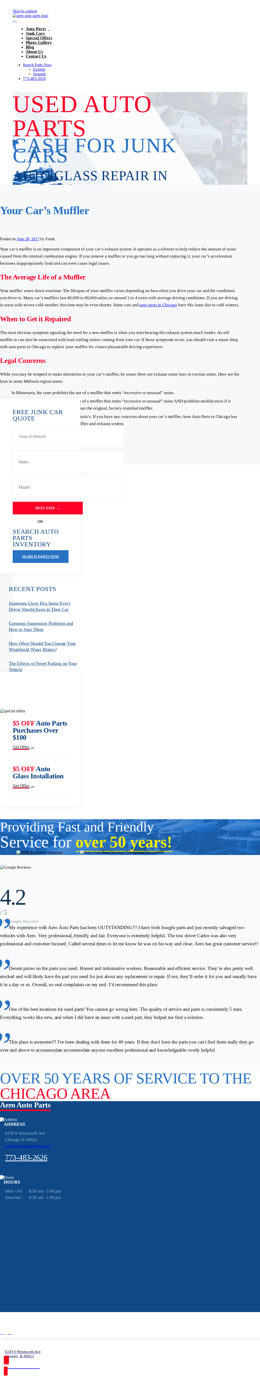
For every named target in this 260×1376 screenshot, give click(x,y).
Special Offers (39, 38)
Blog (30, 47)
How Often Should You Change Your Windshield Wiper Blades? (42, 646)
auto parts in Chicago (158, 305)
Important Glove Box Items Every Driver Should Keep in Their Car (39, 606)
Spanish (39, 74)
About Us (34, 51)
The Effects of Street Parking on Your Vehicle (43, 666)
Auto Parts (36, 28)
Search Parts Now (37, 65)
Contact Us (36, 56)
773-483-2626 (34, 78)
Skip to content (25, 11)
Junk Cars (35, 33)
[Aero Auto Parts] (30, 15)
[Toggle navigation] (15, 21)
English (39, 69)
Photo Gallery (39, 42)
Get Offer (24, 747)
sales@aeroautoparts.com (27, 1146)
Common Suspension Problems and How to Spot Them (41, 626)
